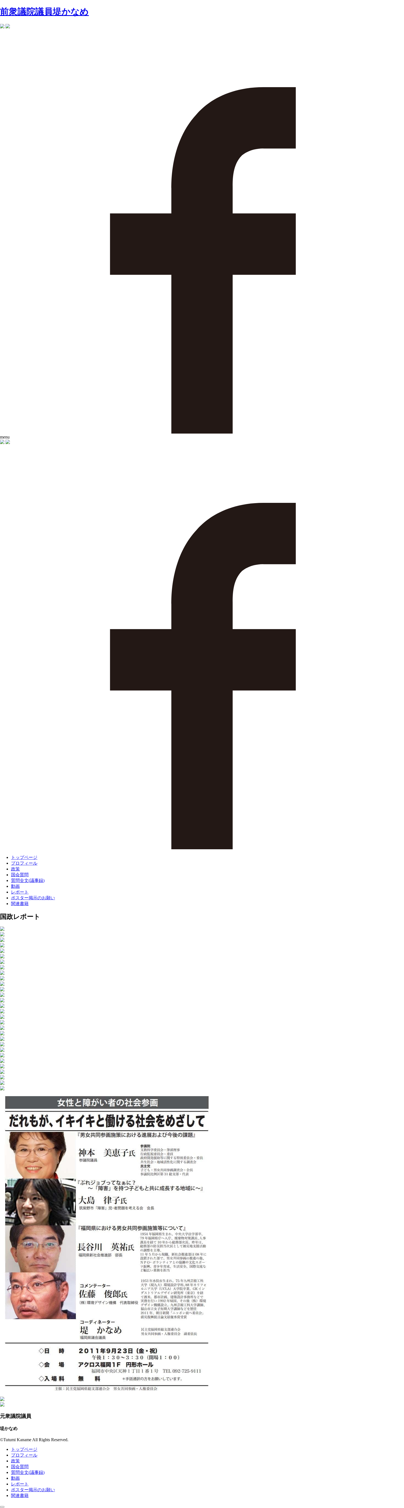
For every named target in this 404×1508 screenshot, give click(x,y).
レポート (20, 892)
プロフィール (24, 863)
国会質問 (20, 874)
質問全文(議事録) (28, 880)
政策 (15, 869)
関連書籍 (20, 903)
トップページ (24, 857)
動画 (15, 886)
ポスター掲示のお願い (33, 897)
